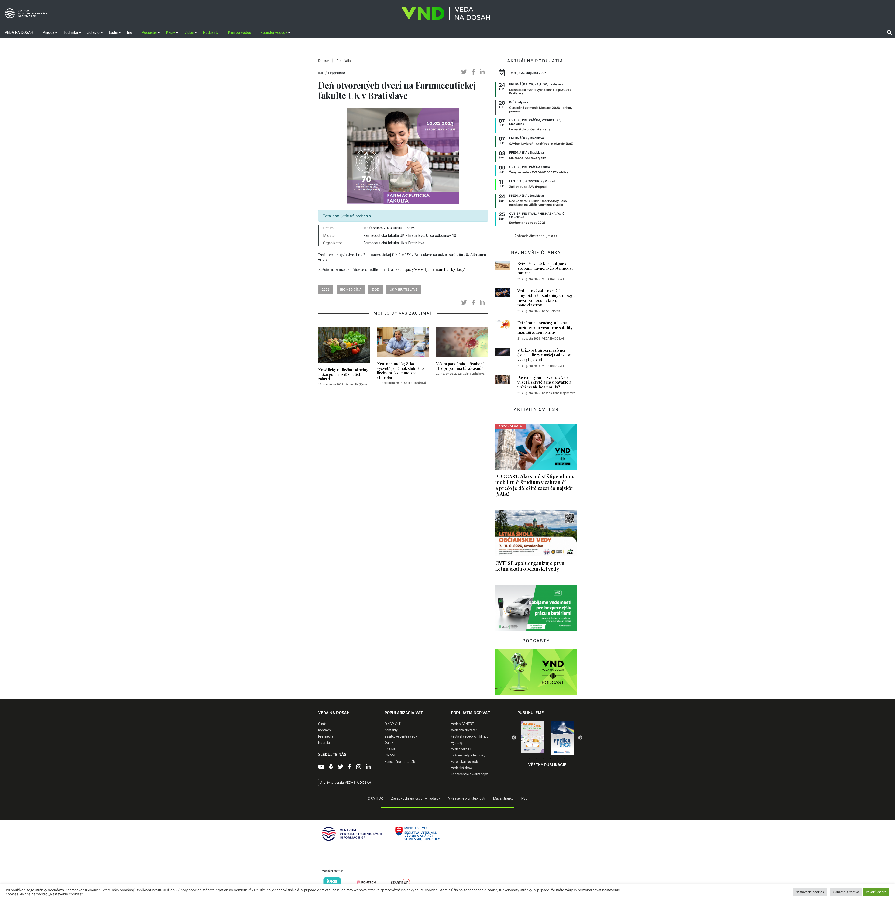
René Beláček (551, 311)
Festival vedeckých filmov (469, 736)
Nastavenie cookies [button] (809, 892)
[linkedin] (482, 72)
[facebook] (473, 72)
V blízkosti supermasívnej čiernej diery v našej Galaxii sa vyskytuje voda (544, 354)
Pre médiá (325, 736)
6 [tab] (564, 758)
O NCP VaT (393, 724)
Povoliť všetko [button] (876, 892)
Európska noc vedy (464, 761)
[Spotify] (331, 767)
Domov (323, 60)
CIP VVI (390, 755)
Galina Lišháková (415, 383)
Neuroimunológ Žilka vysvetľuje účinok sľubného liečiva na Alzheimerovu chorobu (400, 370)
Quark (389, 743)
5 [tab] (557, 758)
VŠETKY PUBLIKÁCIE (547, 764)
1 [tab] (529, 758)
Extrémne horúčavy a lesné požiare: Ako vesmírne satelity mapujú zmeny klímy (545, 327)
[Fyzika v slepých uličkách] (532, 738)
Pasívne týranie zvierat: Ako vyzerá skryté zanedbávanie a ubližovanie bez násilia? (544, 382)
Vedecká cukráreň (464, 730)
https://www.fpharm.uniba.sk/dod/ (432, 269)
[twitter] (464, 72)
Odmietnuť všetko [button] (846, 892)
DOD (375, 289)
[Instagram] (358, 767)
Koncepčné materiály (400, 761)
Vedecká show (461, 768)
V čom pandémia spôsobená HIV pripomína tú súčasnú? (460, 366)
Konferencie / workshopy (469, 774)
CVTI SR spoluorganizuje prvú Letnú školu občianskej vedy (530, 566)
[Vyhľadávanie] (889, 32)
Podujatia (344, 60)
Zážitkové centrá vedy (401, 736)
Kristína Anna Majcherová (558, 393)
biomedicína (350, 289)
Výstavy (457, 743)
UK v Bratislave (403, 289)
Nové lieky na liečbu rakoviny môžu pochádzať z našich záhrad (343, 374)
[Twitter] (340, 767)
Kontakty (324, 730)
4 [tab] (550, 758)
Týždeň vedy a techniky (468, 755)
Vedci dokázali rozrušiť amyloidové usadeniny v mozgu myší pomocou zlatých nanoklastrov (546, 297)
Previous (514, 737)
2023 (326, 289)
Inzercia (324, 743)
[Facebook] (349, 767)
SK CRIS (390, 749)
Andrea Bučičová (356, 384)
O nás (322, 724)
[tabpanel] (532, 738)
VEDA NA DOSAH (553, 279)
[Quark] (562, 738)
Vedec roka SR (461, 749)
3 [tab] (543, 758)
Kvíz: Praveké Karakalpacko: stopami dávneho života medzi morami (545, 268)
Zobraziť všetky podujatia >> (536, 236)
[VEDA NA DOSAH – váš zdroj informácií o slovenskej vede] (445, 13)
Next (580, 737)
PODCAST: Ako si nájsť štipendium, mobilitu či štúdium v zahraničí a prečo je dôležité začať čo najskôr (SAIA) (534, 485)
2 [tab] (536, 758)
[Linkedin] (368, 767)
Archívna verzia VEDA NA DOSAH (345, 782)
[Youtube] (321, 767)
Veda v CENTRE (462, 724)
